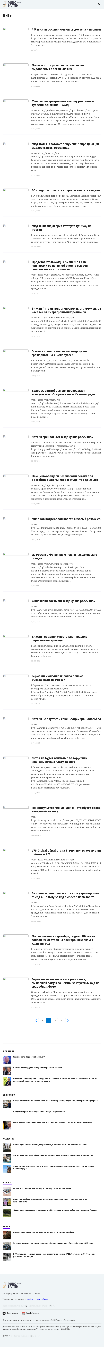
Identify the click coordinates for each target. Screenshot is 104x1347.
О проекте (37, 1336)
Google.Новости (32, 1313)
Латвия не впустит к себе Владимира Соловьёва (66, 719)
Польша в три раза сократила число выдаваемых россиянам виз (58, 67)
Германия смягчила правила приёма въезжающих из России (57, 678)
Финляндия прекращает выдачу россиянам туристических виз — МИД (63, 103)
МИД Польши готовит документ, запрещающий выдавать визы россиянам (65, 146)
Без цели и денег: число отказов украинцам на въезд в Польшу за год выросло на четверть (65, 895)
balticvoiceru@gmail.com (37, 1299)
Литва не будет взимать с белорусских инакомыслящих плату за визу (59, 760)
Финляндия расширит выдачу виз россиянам (64, 601)
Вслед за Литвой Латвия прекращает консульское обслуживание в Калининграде (63, 392)
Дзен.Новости (12, 1313)
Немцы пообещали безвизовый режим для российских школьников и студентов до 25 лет (65, 478)
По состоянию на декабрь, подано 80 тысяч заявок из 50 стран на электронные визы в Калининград (63, 939)
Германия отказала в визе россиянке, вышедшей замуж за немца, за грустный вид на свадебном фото (65, 983)
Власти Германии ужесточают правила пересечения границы (59, 638)
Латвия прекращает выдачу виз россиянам (62, 437)
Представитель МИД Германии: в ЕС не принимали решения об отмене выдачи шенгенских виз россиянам (60, 265)
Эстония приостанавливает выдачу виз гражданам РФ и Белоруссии (59, 353)
